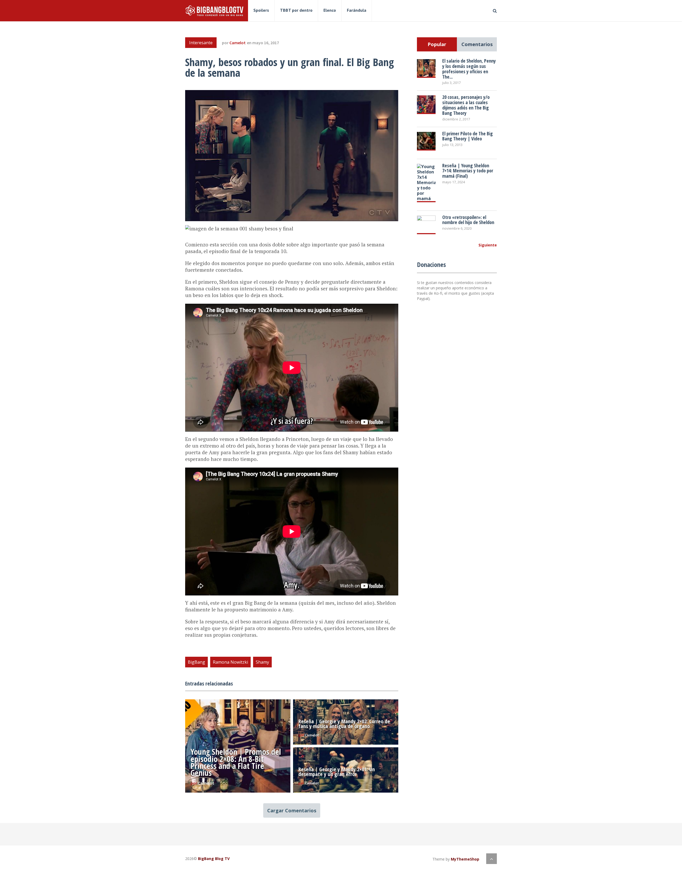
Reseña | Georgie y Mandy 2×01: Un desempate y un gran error (336, 772)
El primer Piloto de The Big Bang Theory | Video (467, 136)
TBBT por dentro (296, 10)
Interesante (201, 43)
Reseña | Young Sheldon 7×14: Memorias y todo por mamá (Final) (467, 170)
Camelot (237, 42)
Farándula (356, 10)
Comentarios (477, 44)
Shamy (262, 662)
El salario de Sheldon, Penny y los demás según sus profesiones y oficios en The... (469, 69)
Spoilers (261, 10)
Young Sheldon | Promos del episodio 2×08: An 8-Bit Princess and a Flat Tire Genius (235, 762)
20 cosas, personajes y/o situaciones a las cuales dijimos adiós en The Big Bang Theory (466, 105)
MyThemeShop (465, 859)
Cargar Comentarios (291, 810)
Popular (437, 44)
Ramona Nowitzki (230, 662)
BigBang (196, 662)
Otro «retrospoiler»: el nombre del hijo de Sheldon (468, 220)
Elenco (329, 10)
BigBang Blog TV (214, 858)
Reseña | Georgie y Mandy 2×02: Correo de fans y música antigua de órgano (344, 724)
